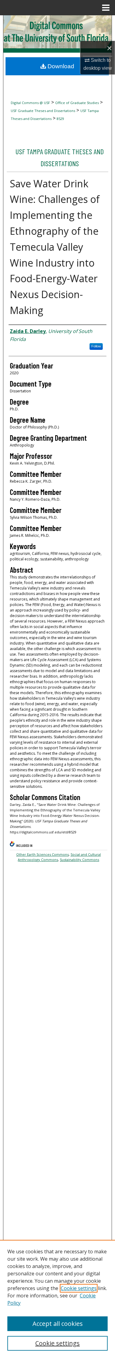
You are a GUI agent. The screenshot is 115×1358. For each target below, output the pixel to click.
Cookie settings (79, 1288)
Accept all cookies (58, 1323)
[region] (57, 1299)
